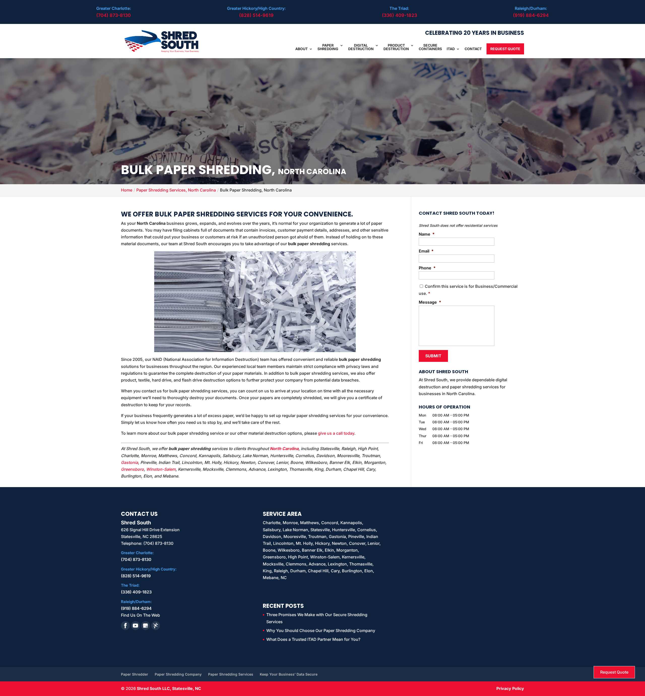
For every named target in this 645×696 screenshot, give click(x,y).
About (301, 49)
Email (426, 251)
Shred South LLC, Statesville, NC (169, 688)
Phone (427, 267)
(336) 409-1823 (399, 15)
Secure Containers (430, 47)
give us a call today (336, 433)
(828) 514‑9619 (256, 15)
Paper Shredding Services (230, 674)
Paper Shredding (327, 47)
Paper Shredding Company (178, 674)
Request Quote (505, 49)
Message (430, 302)
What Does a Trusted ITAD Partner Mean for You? (313, 639)
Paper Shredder (134, 674)
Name (427, 234)
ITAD (451, 49)
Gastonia (129, 462)
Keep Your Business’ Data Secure (288, 674)
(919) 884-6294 (531, 15)
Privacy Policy (510, 688)
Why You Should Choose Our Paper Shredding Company (320, 630)
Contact (473, 49)
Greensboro (132, 469)
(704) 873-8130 (113, 15)
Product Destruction (396, 47)
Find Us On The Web (140, 615)
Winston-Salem (161, 469)
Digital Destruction (361, 47)
